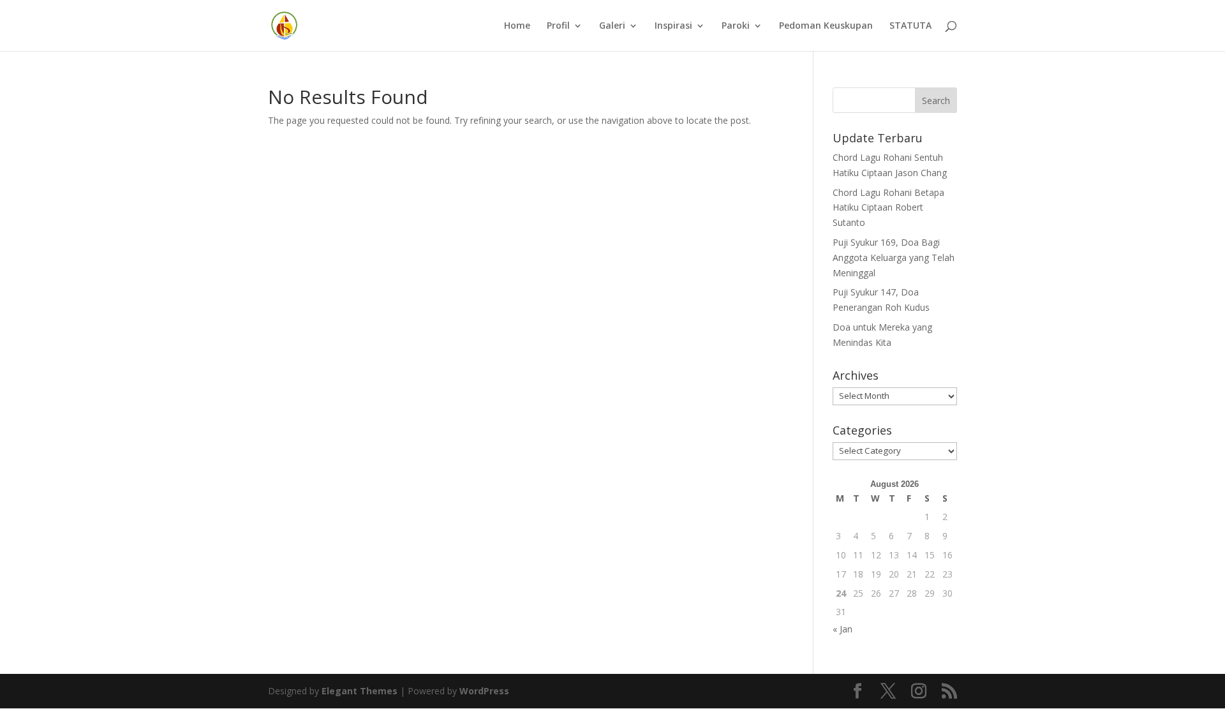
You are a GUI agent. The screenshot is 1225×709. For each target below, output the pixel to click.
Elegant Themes (359, 691)
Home (517, 26)
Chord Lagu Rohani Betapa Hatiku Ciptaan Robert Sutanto (888, 207)
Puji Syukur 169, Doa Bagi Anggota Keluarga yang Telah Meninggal (893, 257)
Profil (558, 26)
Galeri (612, 26)
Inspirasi (673, 26)
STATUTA (910, 26)
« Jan (842, 629)
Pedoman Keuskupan (826, 26)
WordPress (484, 691)
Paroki (736, 26)
